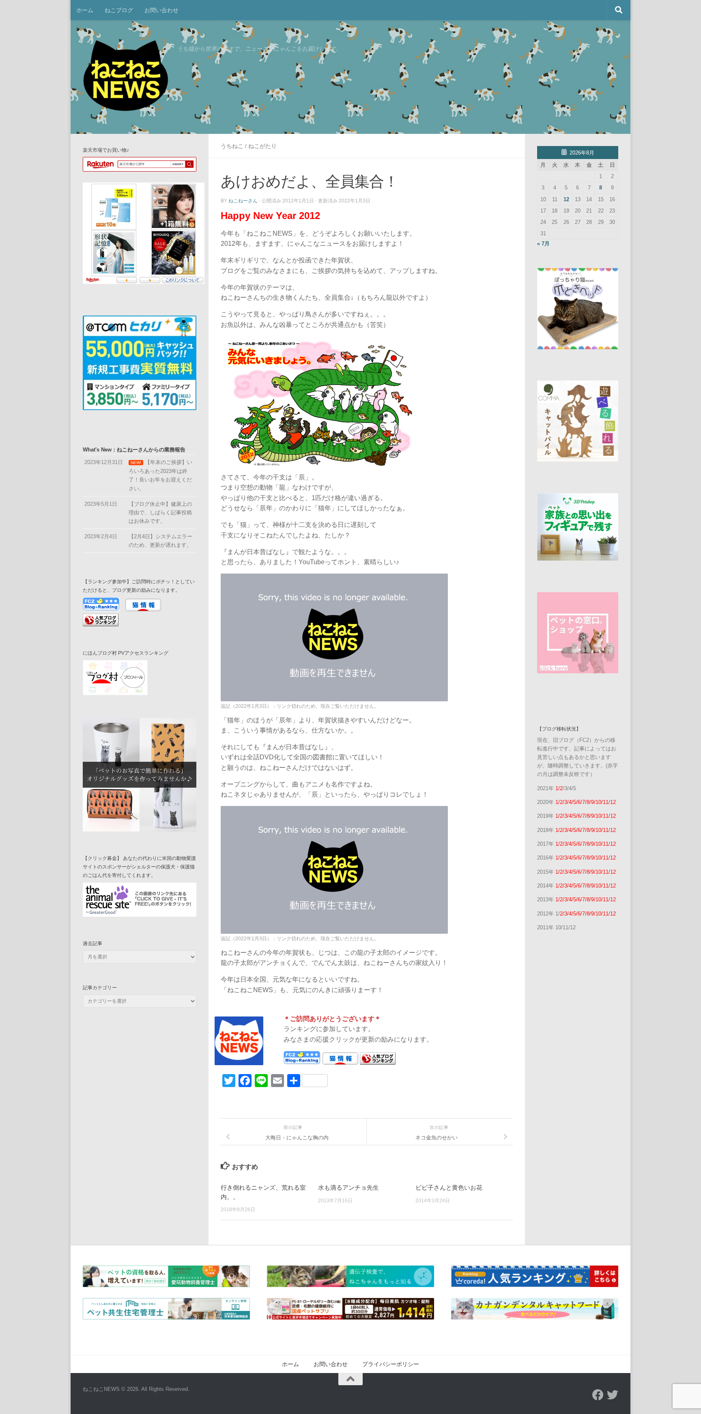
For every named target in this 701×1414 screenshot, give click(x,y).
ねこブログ (119, 10)
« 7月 (543, 244)
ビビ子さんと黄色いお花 (448, 1187)
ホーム (84, 10)
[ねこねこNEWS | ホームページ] (126, 77)
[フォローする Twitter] (612, 1395)
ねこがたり (262, 146)
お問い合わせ (161, 10)
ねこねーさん (243, 201)
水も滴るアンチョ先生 (348, 1187)
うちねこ (232, 146)
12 (566, 199)
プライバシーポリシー (390, 1364)
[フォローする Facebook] (598, 1395)
